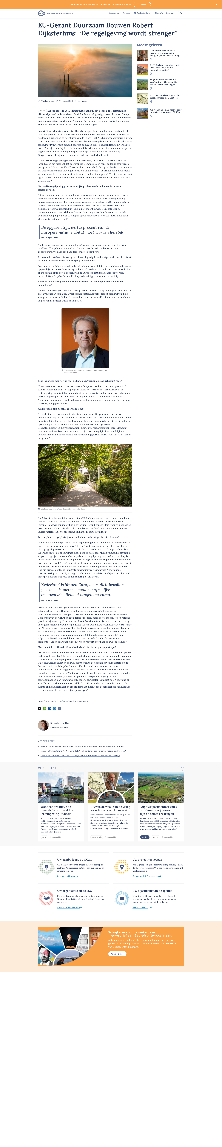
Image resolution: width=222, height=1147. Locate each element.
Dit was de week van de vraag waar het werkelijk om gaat (110, 808)
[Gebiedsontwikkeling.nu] (72, 13)
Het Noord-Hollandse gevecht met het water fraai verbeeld (164, 96)
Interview (42, 110)
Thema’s (159, 13)
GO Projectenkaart (142, 13)
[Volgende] (182, 769)
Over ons (170, 13)
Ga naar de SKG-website (68, 907)
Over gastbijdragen (66, 876)
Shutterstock (79, 509)
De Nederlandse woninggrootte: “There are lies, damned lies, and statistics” (165, 67)
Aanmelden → (117, 953)
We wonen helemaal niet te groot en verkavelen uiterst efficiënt (166, 111)
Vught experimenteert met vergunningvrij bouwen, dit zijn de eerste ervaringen (163, 82)
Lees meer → (142, 4)
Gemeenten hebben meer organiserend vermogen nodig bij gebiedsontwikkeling (164, 53)
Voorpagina (114, 13)
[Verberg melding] (216, 4)
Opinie (44, 837)
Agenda (126, 13)
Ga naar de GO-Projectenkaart (147, 876)
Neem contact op (141, 907)
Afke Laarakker (47, 101)
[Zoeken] (181, 13)
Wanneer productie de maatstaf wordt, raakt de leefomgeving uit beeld (57, 810)
